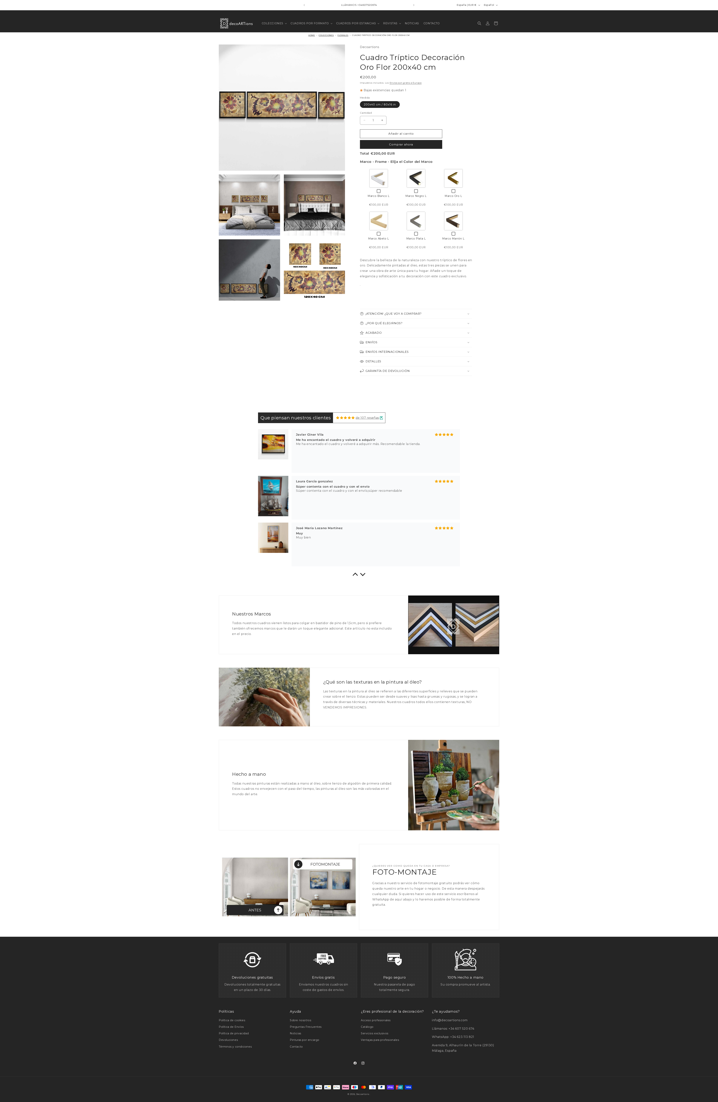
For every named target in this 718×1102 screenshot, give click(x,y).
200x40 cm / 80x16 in (380, 104)
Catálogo (367, 1027)
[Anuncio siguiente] (414, 5)
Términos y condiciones (235, 1046)
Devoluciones (228, 1040)
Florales (342, 35)
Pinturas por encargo (304, 1040)
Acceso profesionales (376, 1020)
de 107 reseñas (367, 418)
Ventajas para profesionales (380, 1040)
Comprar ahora (401, 144)
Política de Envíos (231, 1027)
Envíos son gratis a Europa (406, 82)
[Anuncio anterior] (304, 5)
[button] (274, 23)
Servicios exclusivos (374, 1033)
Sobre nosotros (300, 1020)
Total (364, 153)
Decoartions (362, 1094)
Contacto (296, 1046)
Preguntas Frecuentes (306, 1027)
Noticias (295, 1033)
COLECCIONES (326, 35)
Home (311, 35)
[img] (345, 418)
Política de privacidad (234, 1033)
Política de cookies (232, 1020)
